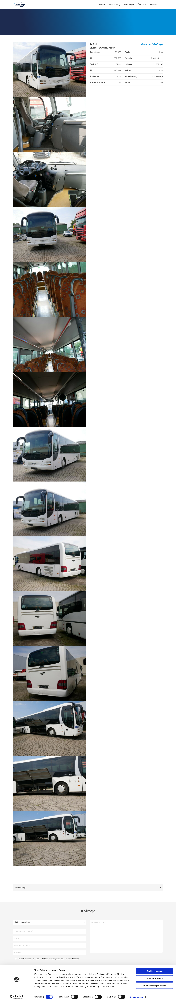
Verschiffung (114, 4)
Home (102, 4)
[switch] (74, 997)
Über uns (142, 4)
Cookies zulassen (154, 971)
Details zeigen (136, 997)
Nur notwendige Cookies (154, 986)
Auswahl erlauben (154, 978)
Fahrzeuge (129, 4)
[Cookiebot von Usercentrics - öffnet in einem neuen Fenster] (16, 997)
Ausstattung (20, 887)
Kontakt (153, 4)
